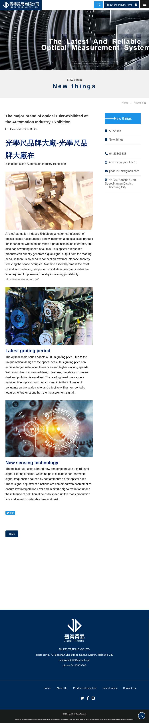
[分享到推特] (81, 698)
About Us (62, 688)
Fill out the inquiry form (119, 4)
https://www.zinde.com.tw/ (22, 279)
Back (12, 533)
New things (116, 139)
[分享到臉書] (87, 698)
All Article (115, 130)
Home (125, 102)
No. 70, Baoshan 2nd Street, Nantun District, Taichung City (79, 654)
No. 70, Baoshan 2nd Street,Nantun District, (120, 183)
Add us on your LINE (122, 162)
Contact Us (129, 688)
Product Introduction (84, 688)
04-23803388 (117, 153)
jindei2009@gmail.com (124, 171)
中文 (98, 4)
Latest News (110, 688)
